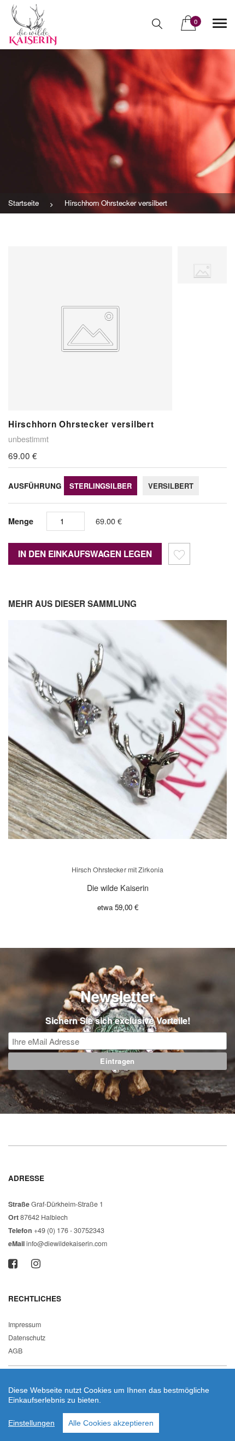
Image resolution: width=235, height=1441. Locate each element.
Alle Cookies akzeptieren (111, 1423)
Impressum (24, 1324)
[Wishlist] (179, 556)
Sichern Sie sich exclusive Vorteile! (117, 1020)
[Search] (157, 24)
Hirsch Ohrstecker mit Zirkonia (117, 869)
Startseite (23, 203)
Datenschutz (26, 1337)
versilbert (170, 486)
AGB (15, 1351)
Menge (20, 521)
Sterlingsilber (100, 486)
